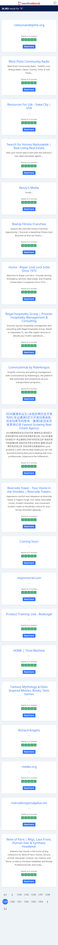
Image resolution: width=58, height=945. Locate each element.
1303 (33, 901)
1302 (26, 901)
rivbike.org (29, 767)
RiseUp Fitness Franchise (29, 224)
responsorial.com (29, 578)
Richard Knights (29, 730)
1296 (33, 894)
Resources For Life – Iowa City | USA (29, 106)
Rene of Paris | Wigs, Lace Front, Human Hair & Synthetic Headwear (29, 842)
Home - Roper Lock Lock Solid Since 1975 (29, 269)
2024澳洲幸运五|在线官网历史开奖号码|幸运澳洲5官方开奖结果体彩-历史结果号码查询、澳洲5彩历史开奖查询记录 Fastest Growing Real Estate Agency (29, 421)
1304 (40, 901)
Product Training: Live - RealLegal (29, 614)
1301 (19, 901)
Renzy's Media (29, 188)
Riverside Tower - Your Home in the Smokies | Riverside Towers (29, 489)
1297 (40, 894)
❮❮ (5, 894)
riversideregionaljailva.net (29, 803)
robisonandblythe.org (29, 25)
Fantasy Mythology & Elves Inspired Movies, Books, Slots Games (29, 690)
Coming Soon (29, 541)
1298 (47, 894)
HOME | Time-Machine (29, 650)
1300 (12, 901)
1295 (26, 894)
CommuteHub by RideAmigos (29, 367)
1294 (19, 894)
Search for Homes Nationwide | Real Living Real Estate (29, 146)
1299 (5, 901)
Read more (29, 46)
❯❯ (5, 908)
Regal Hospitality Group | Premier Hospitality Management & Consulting (29, 317)
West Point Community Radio (29, 61)
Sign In (54, 3)
